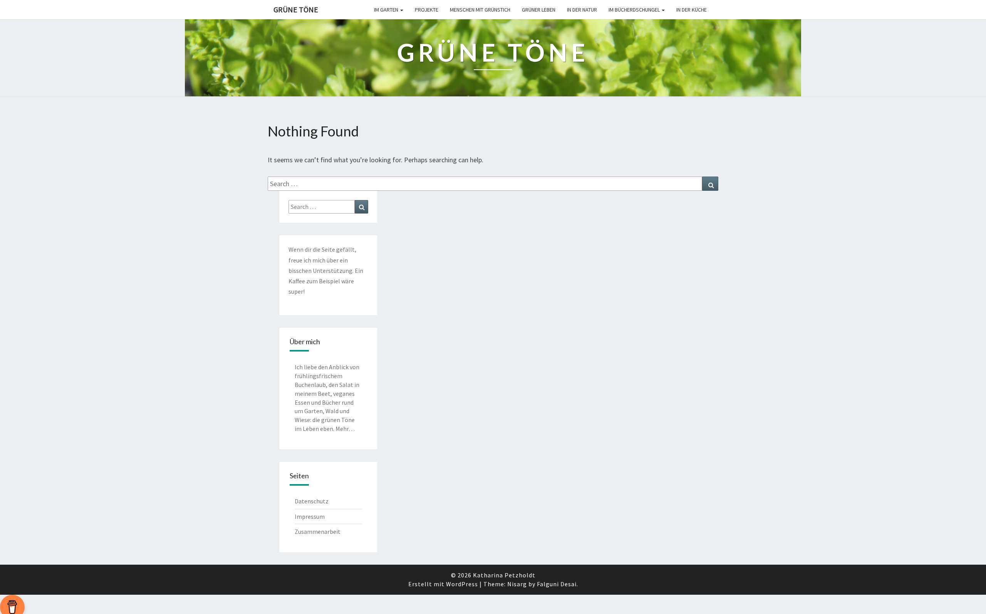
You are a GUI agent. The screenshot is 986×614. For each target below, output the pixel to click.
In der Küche (691, 9)
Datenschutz (312, 501)
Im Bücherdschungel (635, 9)
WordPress (462, 584)
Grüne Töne (295, 9)
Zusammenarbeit (317, 531)
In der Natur (582, 9)
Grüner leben (538, 9)
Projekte (426, 9)
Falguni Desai (557, 584)
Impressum (310, 516)
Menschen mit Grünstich (480, 9)
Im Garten (386, 9)
